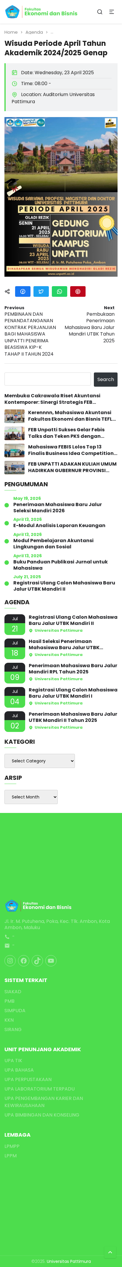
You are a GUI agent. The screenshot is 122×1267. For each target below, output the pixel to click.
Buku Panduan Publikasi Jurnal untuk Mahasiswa (60, 565)
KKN (9, 1020)
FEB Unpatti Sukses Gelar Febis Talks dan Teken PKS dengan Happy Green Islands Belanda (66, 433)
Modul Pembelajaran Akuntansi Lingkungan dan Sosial (53, 544)
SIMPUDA (14, 1010)
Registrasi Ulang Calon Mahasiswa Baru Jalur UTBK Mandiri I (73, 693)
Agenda (34, 32)
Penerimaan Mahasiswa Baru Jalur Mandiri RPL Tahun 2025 (73, 669)
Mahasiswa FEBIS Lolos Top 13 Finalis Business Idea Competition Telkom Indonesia (71, 450)
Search (105, 379)
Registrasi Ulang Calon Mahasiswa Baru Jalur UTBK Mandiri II (64, 586)
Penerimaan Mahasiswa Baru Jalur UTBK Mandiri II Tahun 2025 (73, 717)
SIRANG (13, 1029)
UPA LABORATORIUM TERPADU (39, 1088)
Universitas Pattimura (69, 1261)
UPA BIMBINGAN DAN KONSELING (41, 1115)
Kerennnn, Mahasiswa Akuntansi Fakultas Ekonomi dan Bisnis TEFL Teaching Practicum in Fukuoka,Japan (70, 416)
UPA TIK (13, 1060)
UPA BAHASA (19, 1070)
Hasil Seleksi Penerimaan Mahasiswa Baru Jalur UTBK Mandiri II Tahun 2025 (64, 645)
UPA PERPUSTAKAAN (28, 1079)
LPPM (10, 1155)
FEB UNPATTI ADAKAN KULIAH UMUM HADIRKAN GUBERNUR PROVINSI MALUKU (72, 467)
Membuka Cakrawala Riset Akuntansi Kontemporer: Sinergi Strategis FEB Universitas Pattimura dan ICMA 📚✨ (52, 399)
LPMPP (12, 1146)
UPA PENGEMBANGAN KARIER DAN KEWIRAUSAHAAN (43, 1102)
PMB (9, 1001)
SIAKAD (12, 991)
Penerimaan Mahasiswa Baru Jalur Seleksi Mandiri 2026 (57, 508)
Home (11, 32)
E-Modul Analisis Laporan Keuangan (59, 526)
